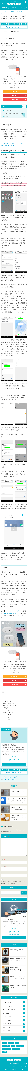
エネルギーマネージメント (10, 705)
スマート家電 (6, 719)
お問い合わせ (23, 1066)
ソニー (12, 1046)
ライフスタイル (7, 714)
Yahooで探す (15, 99)
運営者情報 (15, 1066)
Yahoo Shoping (12, 613)
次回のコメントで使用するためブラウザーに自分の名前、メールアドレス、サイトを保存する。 (13, 882)
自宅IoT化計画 (5, 8)
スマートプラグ (5, 13)
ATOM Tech (10, 1043)
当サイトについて (6, 1066)
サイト (3, 873)
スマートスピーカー (8, 703)
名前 (3, 859)
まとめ (6, 116)
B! (10, 24)
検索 (25, 892)
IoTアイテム (14, 8)
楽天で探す (14, 95)
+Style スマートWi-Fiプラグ (13, 611)
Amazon (6, 613)
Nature (16, 1043)
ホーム (4, 11)
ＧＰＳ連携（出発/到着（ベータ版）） (15, 113)
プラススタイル (11, 779)
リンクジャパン (15, 1048)
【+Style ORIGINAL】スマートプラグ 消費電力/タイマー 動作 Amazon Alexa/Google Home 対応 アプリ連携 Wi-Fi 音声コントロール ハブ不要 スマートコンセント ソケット (14, 81)
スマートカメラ (7, 717)
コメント (5, 836)
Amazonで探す (14, 91)
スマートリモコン (8, 712)
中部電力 (5, 1051)
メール (3, 866)
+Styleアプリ (7, 110)
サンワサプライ (6, 1046)
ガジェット (19, 11)
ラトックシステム (7, 1048)
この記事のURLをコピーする (14, 27)
